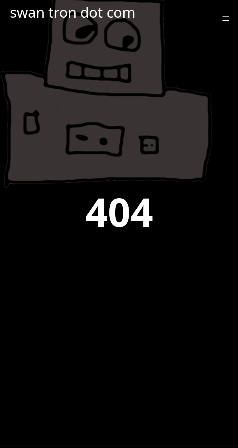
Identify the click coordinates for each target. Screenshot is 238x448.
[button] (225, 18)
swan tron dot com (72, 12)
